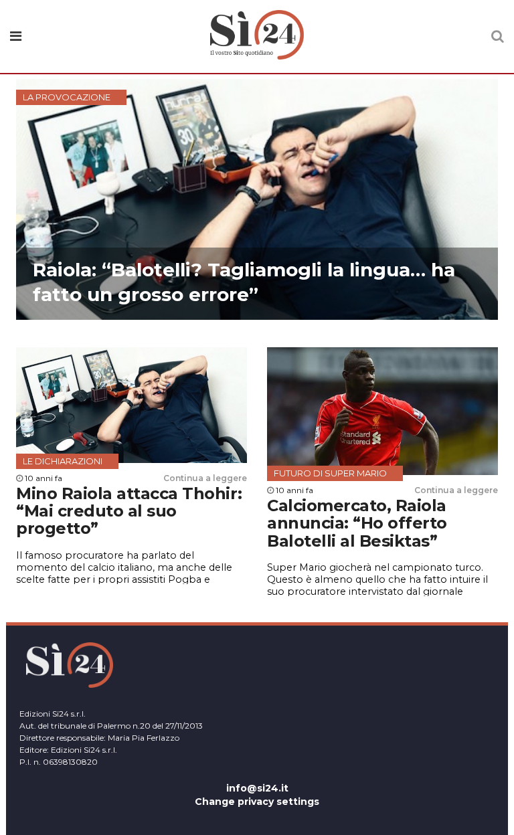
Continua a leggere (205, 478)
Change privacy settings (257, 802)
